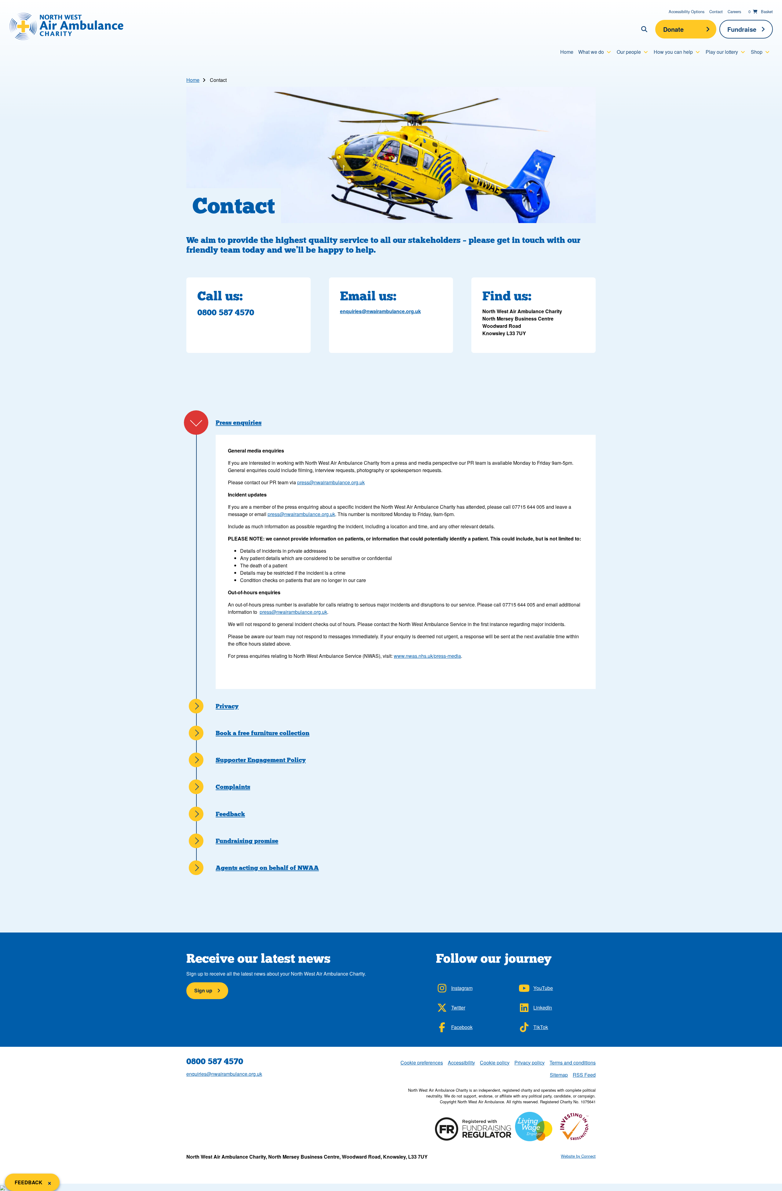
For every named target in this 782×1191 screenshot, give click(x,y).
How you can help (673, 51)
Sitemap (559, 1074)
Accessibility (461, 1062)
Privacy (227, 706)
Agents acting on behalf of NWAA (267, 867)
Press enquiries (238, 422)
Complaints (233, 786)
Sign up (203, 990)
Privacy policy (529, 1062)
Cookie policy (495, 1062)
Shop (756, 51)
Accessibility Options (686, 11)
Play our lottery (722, 51)
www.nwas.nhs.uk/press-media (427, 655)
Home (566, 51)
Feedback (230, 814)
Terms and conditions (573, 1062)
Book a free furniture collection (262, 733)
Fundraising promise (247, 841)
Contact (716, 11)
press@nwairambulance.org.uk (331, 482)
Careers (734, 11)
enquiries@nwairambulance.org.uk (380, 311)
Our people (629, 51)
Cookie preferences (421, 1062)
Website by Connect (578, 1156)
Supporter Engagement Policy (261, 760)
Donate (673, 29)
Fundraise (741, 29)
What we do (591, 51)
